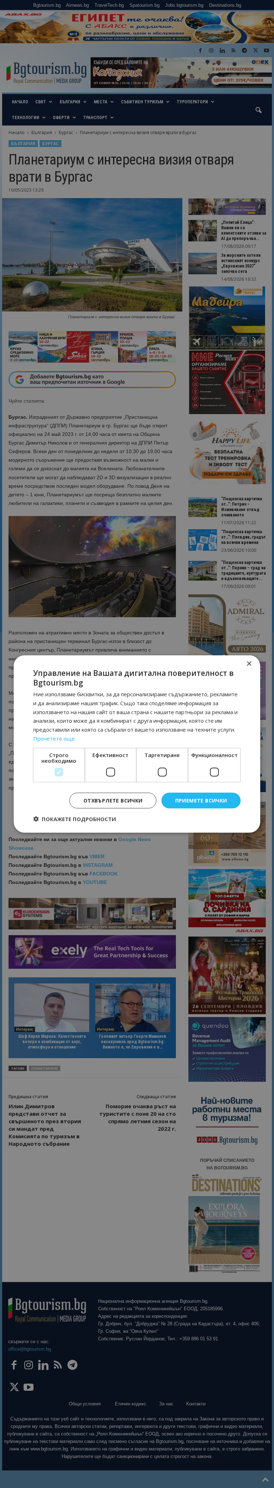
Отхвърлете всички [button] (113, 800)
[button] (74, 819)
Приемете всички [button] (201, 800)
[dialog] (137, 744)
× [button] (249, 663)
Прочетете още (54, 738)
